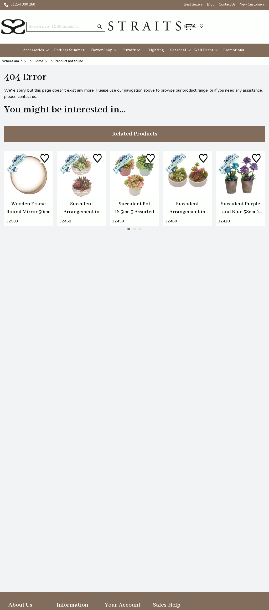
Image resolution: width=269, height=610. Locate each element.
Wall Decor (203, 50)
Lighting (156, 50)
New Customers (252, 4)
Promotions (233, 50)
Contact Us (227, 4)
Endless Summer (69, 50)
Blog (211, 4)
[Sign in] (193, 26)
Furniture (131, 50)
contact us (27, 97)
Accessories (33, 50)
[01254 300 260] (6, 5)
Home (38, 61)
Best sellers (193, 4)
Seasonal (178, 50)
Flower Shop (101, 50)
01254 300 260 (23, 4)
